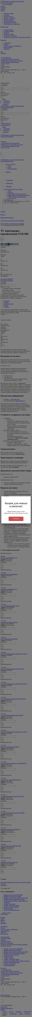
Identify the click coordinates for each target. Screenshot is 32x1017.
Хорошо (16, 518)
